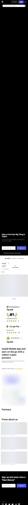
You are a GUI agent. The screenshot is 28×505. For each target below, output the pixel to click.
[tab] (7, 258)
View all (14, 298)
